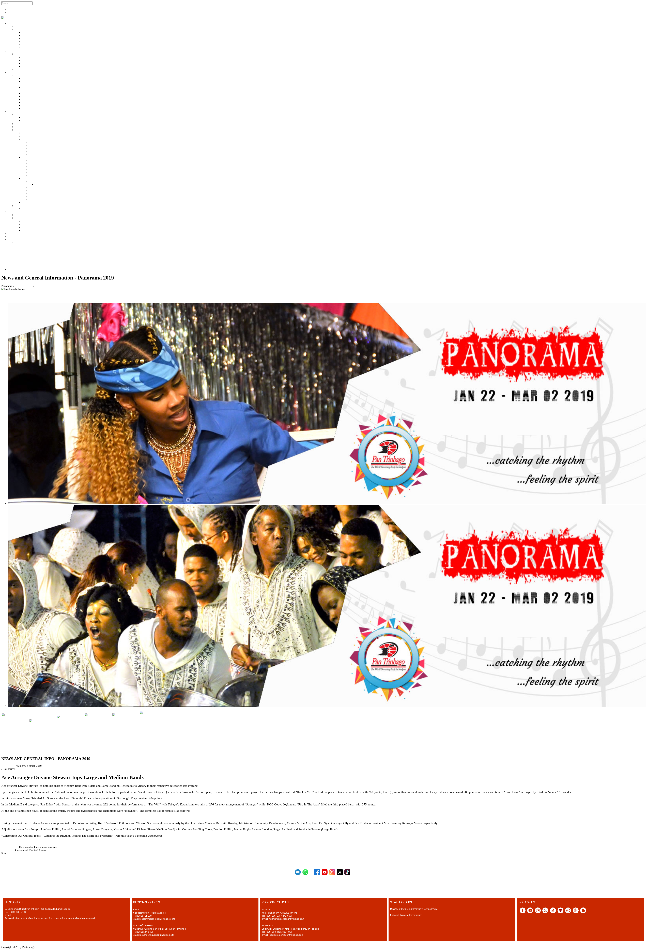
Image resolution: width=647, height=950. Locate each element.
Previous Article (9, 847)
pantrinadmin (8, 765)
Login (11, 12)
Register (12, 9)
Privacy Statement (46, 947)
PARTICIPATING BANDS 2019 (45, 733)
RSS (3, 751)
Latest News (22, 768)
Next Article (7, 850)
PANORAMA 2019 (41, 768)
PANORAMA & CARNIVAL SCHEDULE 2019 (97, 735)
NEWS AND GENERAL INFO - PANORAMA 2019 (152, 735)
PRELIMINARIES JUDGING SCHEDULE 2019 (18, 735)
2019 (69, 817)
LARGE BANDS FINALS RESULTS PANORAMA (33, 817)
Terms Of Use (65, 947)
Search (36, 3)
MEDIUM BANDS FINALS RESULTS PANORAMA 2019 (117, 817)
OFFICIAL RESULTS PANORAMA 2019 (124, 735)
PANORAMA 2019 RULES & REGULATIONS (71, 735)
